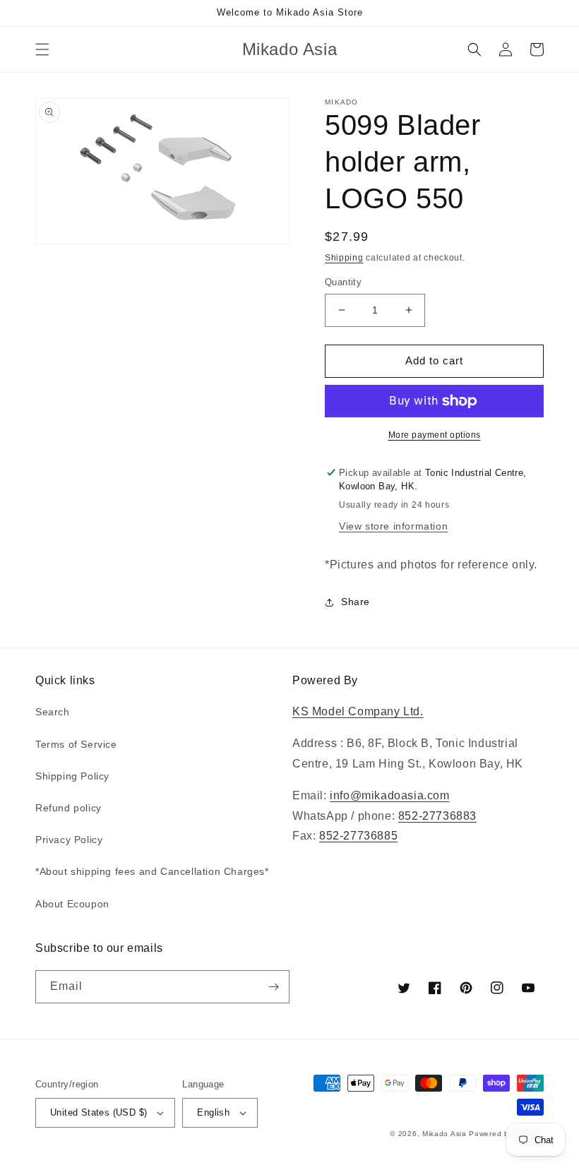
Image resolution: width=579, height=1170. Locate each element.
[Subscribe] (273, 986)
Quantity (343, 282)
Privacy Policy (68, 839)
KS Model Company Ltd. (358, 711)
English (213, 1112)
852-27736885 (358, 836)
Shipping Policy (72, 776)
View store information (393, 526)
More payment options (434, 435)
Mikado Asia (444, 1134)
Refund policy (68, 807)
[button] (42, 49)
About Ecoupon (72, 903)
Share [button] (355, 601)
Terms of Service (76, 744)
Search (52, 711)
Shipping (344, 258)
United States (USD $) (98, 1112)
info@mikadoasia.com (389, 795)
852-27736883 (437, 816)
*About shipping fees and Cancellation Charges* (152, 871)
